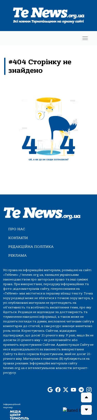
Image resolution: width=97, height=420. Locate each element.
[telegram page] (81, 390)
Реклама (17, 255)
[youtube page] (73, 390)
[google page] (50, 390)
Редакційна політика (31, 246)
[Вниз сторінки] (86, 410)
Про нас (16, 229)
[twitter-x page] (65, 390)
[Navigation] (85, 38)
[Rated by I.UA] (78, 410)
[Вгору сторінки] (86, 397)
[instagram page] (89, 390)
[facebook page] (58, 390)
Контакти (18, 238)
